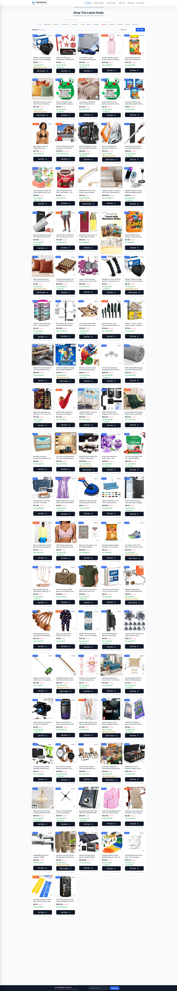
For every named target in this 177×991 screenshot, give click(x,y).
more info (101, 7)
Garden (75, 24)
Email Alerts (140, 3)
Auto (128, 24)
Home (56, 24)
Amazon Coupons (99, 3)
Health (121, 24)
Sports (97, 24)
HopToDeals (41, 2)
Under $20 (121, 3)
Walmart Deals (111, 3)
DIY (90, 24)
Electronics (66, 24)
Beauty (112, 24)
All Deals (88, 3)
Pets (83, 24)
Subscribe (114, 988)
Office (136, 24)
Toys (105, 24)
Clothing (48, 24)
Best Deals (131, 3)
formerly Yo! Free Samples (41, 4)
